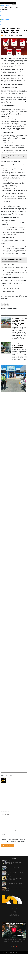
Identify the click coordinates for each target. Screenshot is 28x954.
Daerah (13, 35)
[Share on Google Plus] (5, 304)
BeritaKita (8, 35)
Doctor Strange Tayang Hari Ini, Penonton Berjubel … (16, 889)
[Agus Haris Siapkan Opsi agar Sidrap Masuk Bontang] (6, 347)
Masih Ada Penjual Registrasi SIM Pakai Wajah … (15, 873)
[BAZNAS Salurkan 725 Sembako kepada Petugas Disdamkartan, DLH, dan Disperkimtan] (6, 322)
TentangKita (14, 911)
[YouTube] (16, 946)
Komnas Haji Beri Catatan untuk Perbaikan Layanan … (14, 863)
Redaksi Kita (14, 912)
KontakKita (14, 914)
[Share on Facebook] (2, 304)
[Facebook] (11, 946)
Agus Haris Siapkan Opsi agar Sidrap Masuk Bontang (18, 345)
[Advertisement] (14, 800)
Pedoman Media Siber (14, 915)
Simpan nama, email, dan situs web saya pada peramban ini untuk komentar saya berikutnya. (13, 840)
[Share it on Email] (8, 304)
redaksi (3, 35)
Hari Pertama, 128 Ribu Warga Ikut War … (16, 867)
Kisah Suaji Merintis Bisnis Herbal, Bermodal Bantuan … (14, 879)
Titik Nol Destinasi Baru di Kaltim (14, 883)
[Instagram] (14, 946)
